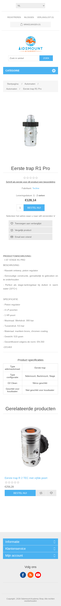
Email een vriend (23, 237)
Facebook (23, 575)
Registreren (14, 17)
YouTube (38, 575)
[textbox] (24, 58)
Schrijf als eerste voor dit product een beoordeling (30, 182)
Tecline (35, 188)
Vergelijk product (23, 230)
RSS (30, 575)
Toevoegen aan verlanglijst (28, 223)
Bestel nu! (34, 207)
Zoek (46, 58)
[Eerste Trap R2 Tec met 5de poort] (30, 446)
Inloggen (29, 17)
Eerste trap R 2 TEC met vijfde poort (26, 478)
